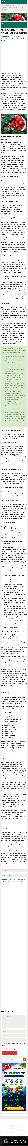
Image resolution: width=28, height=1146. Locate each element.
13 (23, 477)
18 (13, 709)
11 (19, 438)
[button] (14, 1141)
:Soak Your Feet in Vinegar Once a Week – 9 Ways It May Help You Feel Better (13, 39)
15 (17, 496)
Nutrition (4, 26)
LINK (12, 619)
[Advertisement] (14, 56)
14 (21, 483)
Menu (3, 2)
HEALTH (18, 24)
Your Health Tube (5, 1126)
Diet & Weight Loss (9, 24)
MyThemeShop (18, 1136)
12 (10, 465)
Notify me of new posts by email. (13, 1049)
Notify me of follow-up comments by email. (13, 1044)
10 (20, 343)
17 (2, 572)
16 (25, 553)
